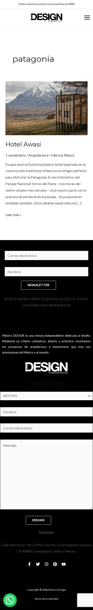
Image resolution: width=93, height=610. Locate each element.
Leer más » (13, 214)
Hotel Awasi (23, 144)
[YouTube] (64, 564)
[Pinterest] (55, 564)
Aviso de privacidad (46, 598)
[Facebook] (29, 564)
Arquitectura (38, 155)
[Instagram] (46, 564)
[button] (10, 600)
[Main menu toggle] (87, 17)
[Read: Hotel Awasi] (46, 108)
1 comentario (15, 155)
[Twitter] (38, 564)
